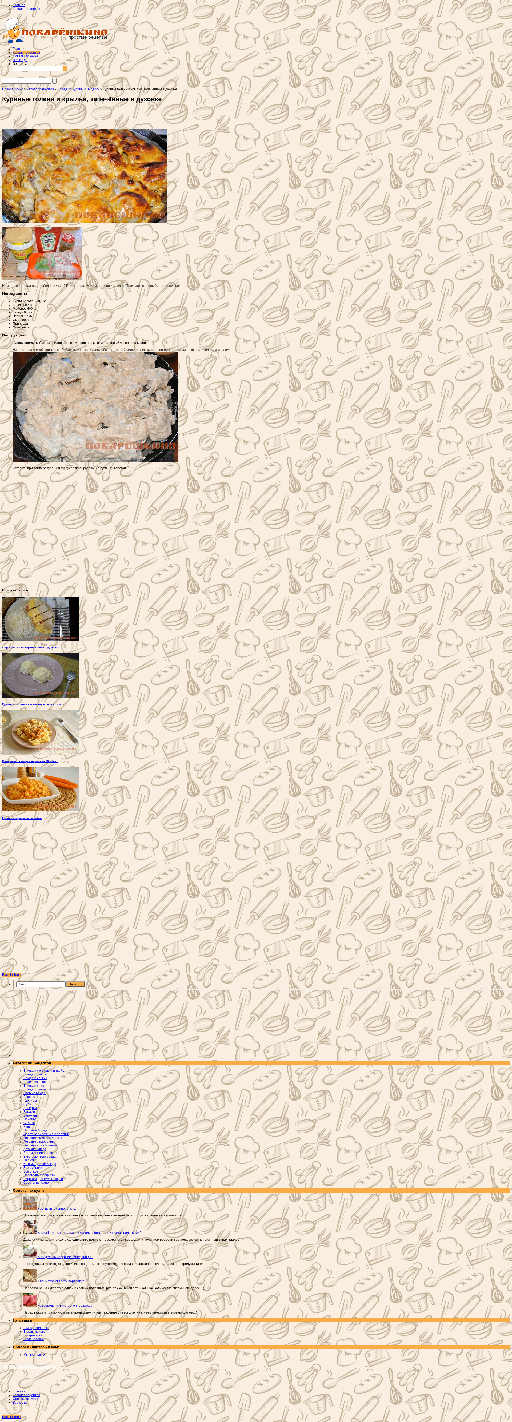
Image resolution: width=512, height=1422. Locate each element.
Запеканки (31, 1115)
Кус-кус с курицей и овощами (22, 818)
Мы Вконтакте (34, 1354)
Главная (19, 5)
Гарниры (30, 1100)
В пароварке (32, 1335)
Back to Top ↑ (11, 975)
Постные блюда (35, 1130)
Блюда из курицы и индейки (44, 1071)
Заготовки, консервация (41, 1156)
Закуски (29, 1112)
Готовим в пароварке (39, 1141)
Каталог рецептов (26, 9)
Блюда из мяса (34, 1074)
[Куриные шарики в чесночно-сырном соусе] (40, 696)
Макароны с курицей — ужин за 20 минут (30, 761)
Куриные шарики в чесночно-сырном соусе (31, 704)
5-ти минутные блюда (39, 1164)
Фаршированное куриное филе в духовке (30, 647)
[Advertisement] (75, 117)
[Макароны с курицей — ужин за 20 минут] (40, 753)
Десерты (30, 1108)
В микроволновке (36, 1328)
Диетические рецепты (40, 1153)
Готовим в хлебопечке (40, 1145)
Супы (27, 1104)
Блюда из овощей (36, 1082)
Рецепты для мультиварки (43, 1179)
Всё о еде (20, 60)
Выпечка (30, 1097)
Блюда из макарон (37, 1089)
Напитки (29, 1160)
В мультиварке (34, 1332)
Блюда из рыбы (35, 1078)
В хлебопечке (33, 1339)
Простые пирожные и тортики (46, 1134)
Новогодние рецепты (39, 1175)
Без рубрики (32, 1168)
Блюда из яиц (33, 1085)
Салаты (29, 1123)
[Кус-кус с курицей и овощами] (40, 810)
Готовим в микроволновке (42, 1138)
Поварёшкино (12, 89)
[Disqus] (256, 898)
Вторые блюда (34, 1093)
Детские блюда (34, 1149)
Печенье (30, 1119)
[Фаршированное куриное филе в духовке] (40, 640)
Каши (27, 1127)
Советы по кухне (25, 56)
